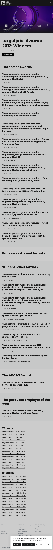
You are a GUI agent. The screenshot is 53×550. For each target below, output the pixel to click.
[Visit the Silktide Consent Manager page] (48, 544)
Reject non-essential (28, 544)
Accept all (16, 544)
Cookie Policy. (38, 540)
